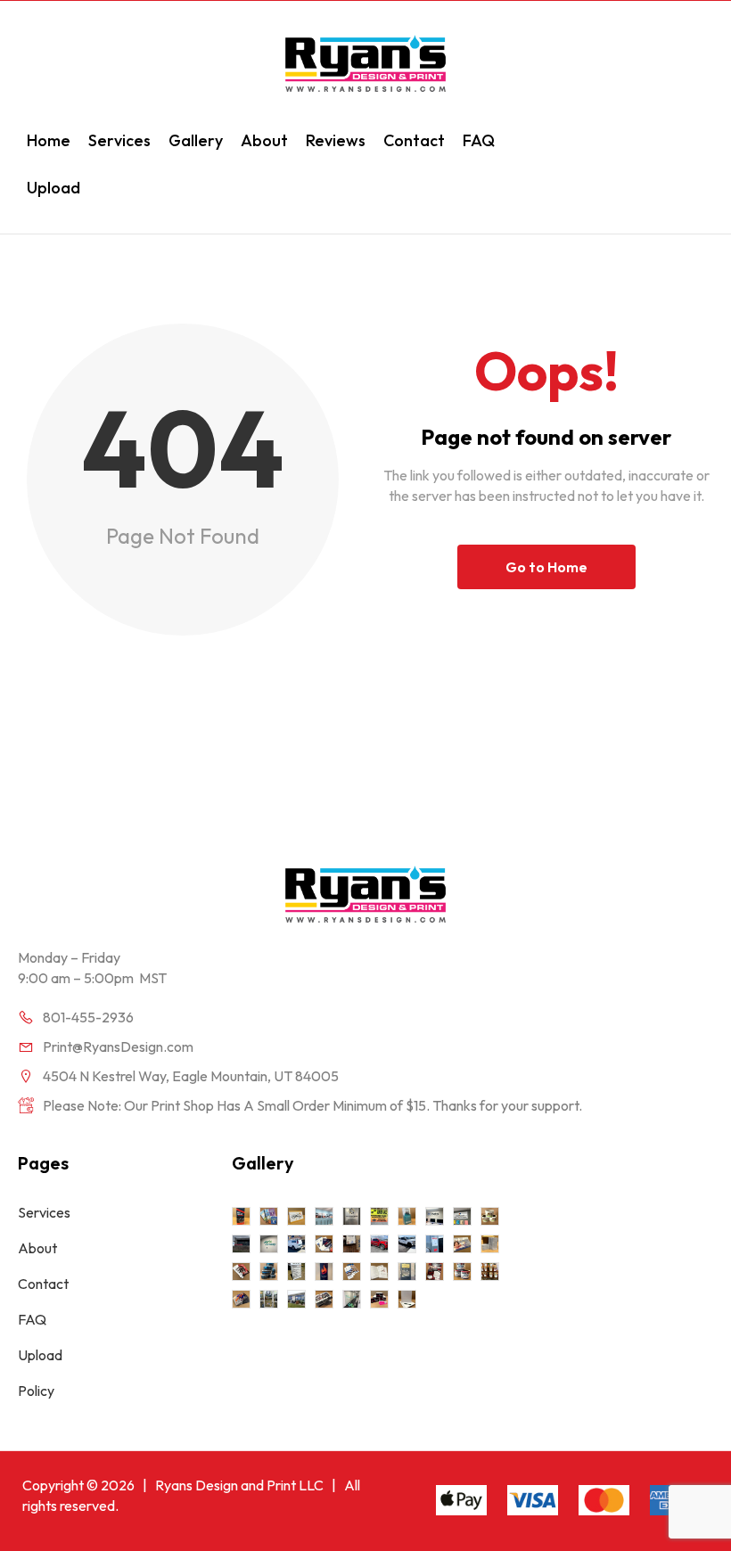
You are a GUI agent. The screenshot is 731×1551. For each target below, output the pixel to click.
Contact (414, 140)
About (264, 140)
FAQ (479, 140)
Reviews (336, 140)
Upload (53, 187)
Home (48, 140)
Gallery (195, 140)
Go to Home (546, 567)
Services (119, 140)
